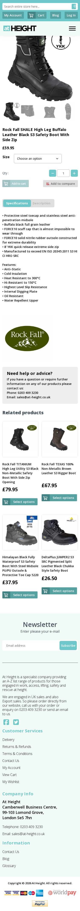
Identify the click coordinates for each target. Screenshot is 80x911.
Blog (5, 858)
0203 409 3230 (28, 393)
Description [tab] (41, 203)
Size (6, 157)
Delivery (8, 739)
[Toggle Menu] (72, 28)
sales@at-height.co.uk (33, 397)
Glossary (9, 865)
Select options (24, 502)
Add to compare (62, 184)
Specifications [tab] (17, 203)
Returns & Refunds (16, 746)
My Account (11, 767)
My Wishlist (10, 781)
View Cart (9, 774)
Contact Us (10, 760)
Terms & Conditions (17, 753)
